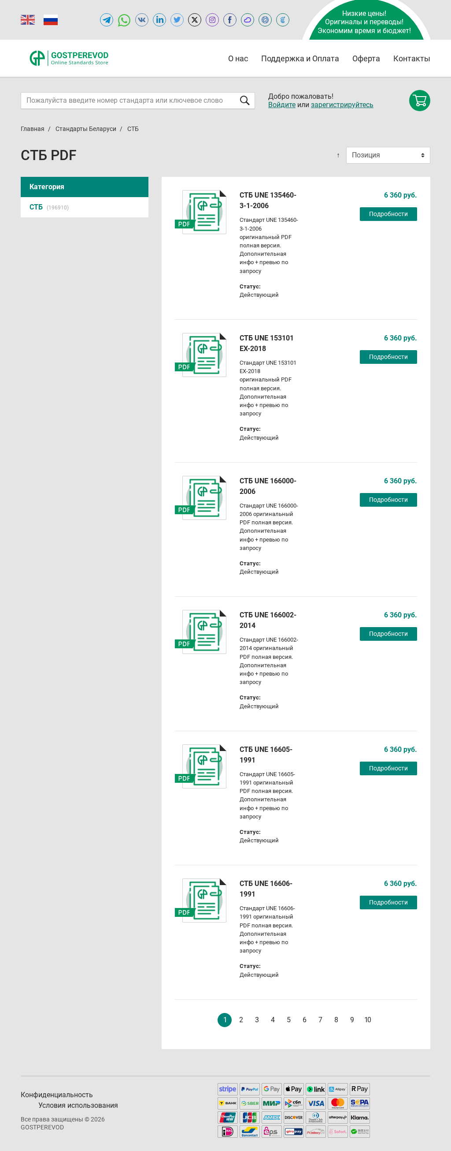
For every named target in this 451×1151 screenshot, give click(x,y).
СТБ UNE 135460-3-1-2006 (268, 200)
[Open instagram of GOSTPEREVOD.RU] (212, 19)
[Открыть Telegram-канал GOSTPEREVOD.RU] (106, 19)
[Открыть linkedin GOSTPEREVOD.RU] (159, 19)
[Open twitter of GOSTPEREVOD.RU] (177, 19)
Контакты (411, 58)
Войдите (282, 105)
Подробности (388, 213)
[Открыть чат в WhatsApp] (124, 19)
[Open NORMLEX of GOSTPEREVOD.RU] (265, 19)
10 (367, 1020)
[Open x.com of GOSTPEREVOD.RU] (194, 19)
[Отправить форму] (245, 100)
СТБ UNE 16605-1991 (266, 754)
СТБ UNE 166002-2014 (268, 620)
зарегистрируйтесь (342, 105)
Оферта (366, 58)
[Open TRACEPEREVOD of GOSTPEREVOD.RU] (282, 19)
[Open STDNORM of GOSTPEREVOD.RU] (247, 19)
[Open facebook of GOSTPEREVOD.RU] (230, 19)
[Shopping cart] (419, 100)
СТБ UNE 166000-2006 (268, 486)
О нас (238, 58)
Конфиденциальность (57, 1095)
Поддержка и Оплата (300, 58)
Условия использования (78, 1105)
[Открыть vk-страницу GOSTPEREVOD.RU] (141, 19)
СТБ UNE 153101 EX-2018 (267, 343)
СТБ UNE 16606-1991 (266, 888)
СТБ (49, 207)
